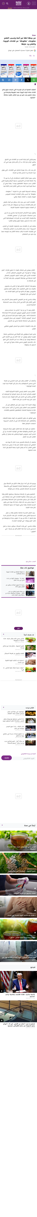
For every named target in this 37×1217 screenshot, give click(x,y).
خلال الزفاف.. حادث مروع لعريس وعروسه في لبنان (15, 727)
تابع (18, 628)
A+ (30, 56)
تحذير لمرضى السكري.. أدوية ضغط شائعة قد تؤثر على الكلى (19, 958)
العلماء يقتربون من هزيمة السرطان (14, 653)
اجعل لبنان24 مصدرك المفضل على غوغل (20, 50)
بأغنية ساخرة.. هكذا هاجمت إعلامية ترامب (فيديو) (20, 995)
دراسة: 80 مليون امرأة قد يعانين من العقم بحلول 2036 (15, 586)
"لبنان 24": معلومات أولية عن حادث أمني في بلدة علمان (15, 579)
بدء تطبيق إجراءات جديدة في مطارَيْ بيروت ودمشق (13, 735)
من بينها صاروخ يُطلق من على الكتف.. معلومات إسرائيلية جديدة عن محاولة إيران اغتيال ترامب (15, 593)
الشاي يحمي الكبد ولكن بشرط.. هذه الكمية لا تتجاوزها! (13, 639)
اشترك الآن (10, 8)
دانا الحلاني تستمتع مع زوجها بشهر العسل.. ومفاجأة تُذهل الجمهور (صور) (13, 720)
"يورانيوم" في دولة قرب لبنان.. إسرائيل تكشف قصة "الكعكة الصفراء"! (15, 712)
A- (34, 56)
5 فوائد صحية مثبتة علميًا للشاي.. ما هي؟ (13, 669)
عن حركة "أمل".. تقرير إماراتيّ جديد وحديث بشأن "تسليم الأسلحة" (14, 742)
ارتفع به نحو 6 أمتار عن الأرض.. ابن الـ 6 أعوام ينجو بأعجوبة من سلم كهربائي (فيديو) (19, 1025)
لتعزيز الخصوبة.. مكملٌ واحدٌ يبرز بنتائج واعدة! (13, 647)
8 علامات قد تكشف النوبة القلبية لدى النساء (14, 661)
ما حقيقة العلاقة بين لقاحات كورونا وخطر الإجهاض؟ (15, 573)
